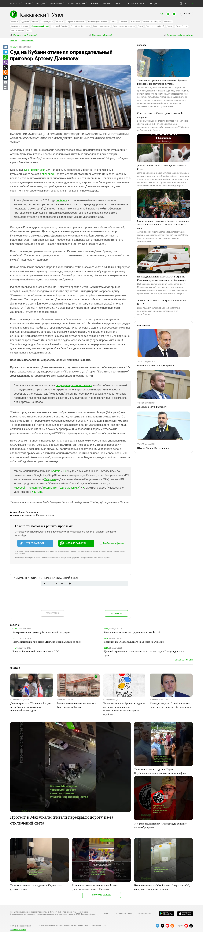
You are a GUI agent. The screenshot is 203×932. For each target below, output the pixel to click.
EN (192, 3)
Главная (13, 41)
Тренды (40, 3)
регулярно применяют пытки (74, 385)
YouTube (37, 491)
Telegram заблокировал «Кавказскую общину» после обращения (160, 825)
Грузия (114, 22)
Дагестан (123, 22)
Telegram (50, 479)
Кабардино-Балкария (152, 22)
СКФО (140, 26)
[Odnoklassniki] (5, 72)
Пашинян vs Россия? (102, 35)
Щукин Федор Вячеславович (153, 448)
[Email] (5, 82)
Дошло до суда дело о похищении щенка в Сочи (161, 167)
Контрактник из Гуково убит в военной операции (160, 115)
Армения (59, 22)
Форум (94, 3)
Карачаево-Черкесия (19, 26)
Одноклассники (69, 487)
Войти (187, 14)
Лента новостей (27, 41)
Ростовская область (101, 26)
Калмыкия (168, 22)
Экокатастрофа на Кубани (180, 35)
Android (55, 471)
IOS (65, 471)
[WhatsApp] (5, 57)
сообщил (61, 200)
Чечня (169, 26)
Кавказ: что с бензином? (25, 35)
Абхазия (14, 22)
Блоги (106, 3)
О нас (106, 913)
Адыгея (35, 22)
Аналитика (56, 3)
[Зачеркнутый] (62, 583)
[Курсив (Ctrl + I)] (50, 583)
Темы (28, 3)
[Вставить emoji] (70, 583)
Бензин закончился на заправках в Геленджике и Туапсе (76, 705)
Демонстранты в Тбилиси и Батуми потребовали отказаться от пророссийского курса (30, 706)
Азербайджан (46, 22)
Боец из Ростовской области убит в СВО (35, 651)
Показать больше (101, 895)
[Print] (5, 87)
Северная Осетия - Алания (123, 26)
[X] (5, 67)
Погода (153, 3)
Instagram (34, 487)
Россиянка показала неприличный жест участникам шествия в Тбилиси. (95, 887)
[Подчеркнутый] (56, 583)
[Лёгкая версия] (181, 3)
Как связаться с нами (123, 913)
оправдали (48, 173)
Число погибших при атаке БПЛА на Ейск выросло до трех (46, 641)
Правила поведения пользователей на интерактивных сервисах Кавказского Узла (72, 925)
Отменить (116, 613)
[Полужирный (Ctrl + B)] (44, 583)
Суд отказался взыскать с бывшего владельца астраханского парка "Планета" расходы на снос (163, 224)
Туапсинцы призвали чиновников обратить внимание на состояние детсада (162, 81)
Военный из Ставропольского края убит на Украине (134, 641)
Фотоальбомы (135, 3)
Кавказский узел (34, 169)
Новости (15, 3)
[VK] (5, 47)
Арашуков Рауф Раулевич (151, 406)
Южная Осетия (182, 26)
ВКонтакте (50, 487)
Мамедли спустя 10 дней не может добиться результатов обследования (170, 705)
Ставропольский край (155, 26)
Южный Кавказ (17, 31)
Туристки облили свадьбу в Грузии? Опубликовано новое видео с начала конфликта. (162, 771)
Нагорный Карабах (59, 26)
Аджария (25, 22)
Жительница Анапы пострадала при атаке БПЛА (161, 302)
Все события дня (184, 660)
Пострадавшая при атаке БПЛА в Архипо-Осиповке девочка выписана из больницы (161, 278)
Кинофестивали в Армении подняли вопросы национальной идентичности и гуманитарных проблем (124, 708)
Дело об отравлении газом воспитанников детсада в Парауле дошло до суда (144, 653)
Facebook (19, 487)
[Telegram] (5, 52)
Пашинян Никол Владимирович (155, 365)
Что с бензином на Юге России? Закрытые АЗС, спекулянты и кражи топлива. (162, 887)
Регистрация (52, 613)
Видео (118, 3)
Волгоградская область (98, 22)
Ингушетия (135, 22)
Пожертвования (144, 913)
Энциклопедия (76, 3)
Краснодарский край (40, 26)
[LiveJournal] (5, 77)
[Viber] (5, 62)
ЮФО (29, 31)
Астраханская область (75, 22)
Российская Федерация (80, 26)
